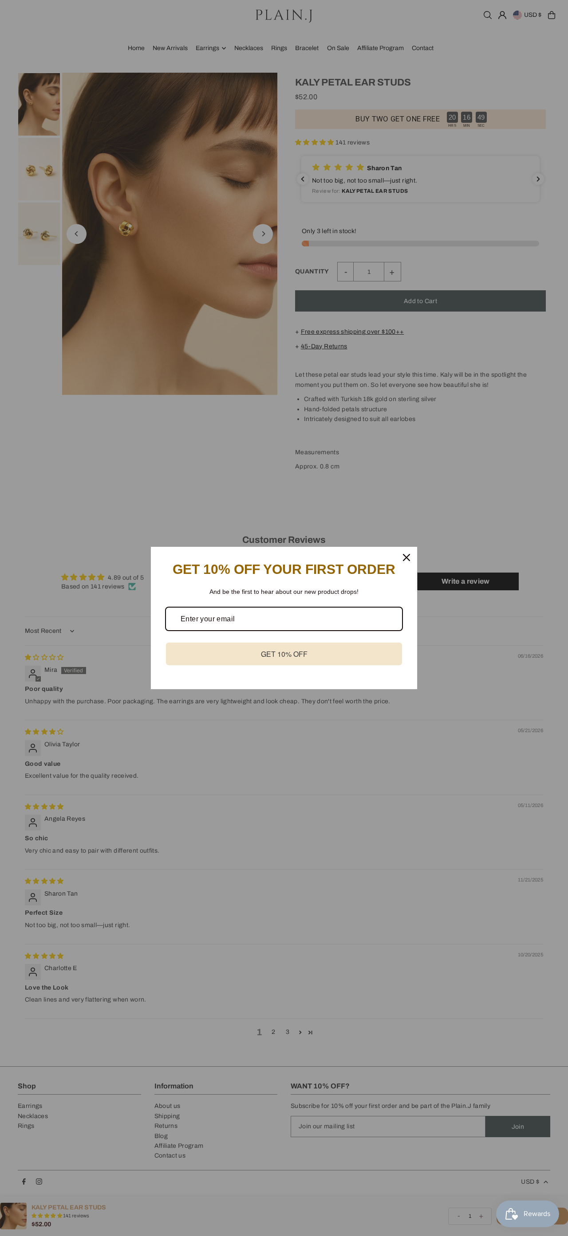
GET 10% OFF (284, 654)
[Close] (406, 557)
